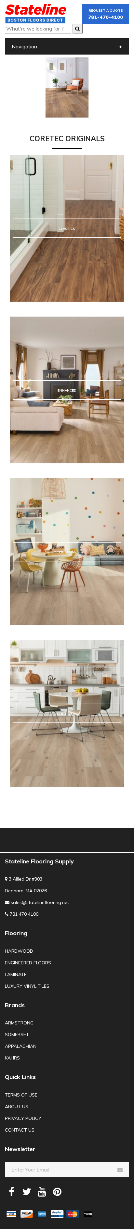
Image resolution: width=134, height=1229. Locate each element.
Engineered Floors (28, 963)
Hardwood (19, 951)
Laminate (16, 974)
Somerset (17, 1034)
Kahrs (12, 1058)
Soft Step (67, 714)
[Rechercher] (78, 28)
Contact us (19, 1130)
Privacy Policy (23, 1118)
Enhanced (67, 390)
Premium (67, 552)
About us (16, 1107)
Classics (67, 229)
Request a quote (105, 14)
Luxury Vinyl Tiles (27, 986)
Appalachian (20, 1046)
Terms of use (21, 1095)
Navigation (24, 46)
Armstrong (19, 1023)
